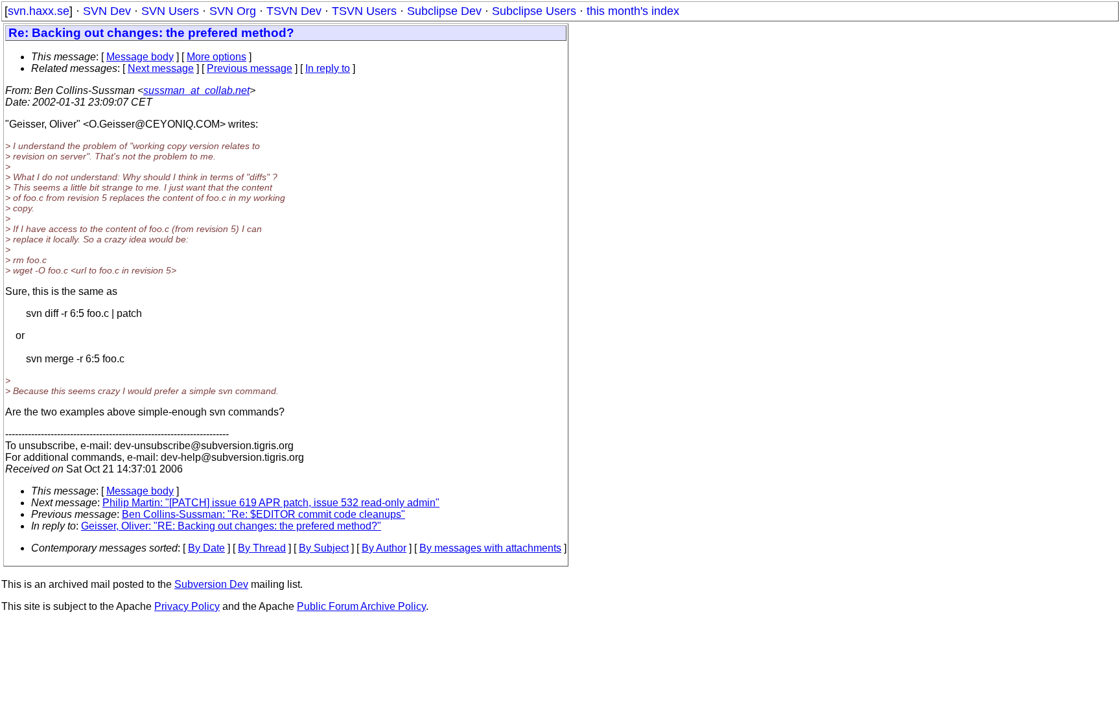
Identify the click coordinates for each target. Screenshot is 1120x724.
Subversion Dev (211, 584)
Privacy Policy (187, 606)
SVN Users (170, 11)
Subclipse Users (534, 11)
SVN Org (232, 11)
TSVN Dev (293, 11)
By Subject (324, 548)
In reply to (327, 68)
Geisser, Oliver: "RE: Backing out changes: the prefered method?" (231, 525)
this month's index (633, 11)
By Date (206, 548)
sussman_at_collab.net (196, 90)
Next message (161, 68)
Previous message (249, 68)
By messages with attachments (490, 548)
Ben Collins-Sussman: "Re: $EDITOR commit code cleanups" (263, 514)
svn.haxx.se (38, 11)
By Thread (262, 548)
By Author (384, 548)
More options (216, 56)
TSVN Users (364, 11)
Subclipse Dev (444, 11)
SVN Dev (107, 11)
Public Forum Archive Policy (361, 606)
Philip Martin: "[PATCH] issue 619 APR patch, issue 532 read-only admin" (270, 502)
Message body (140, 56)
